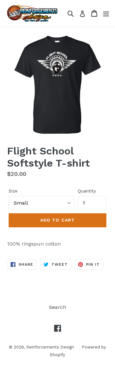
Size (13, 190)
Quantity (87, 190)
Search (57, 307)
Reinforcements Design (50, 347)
